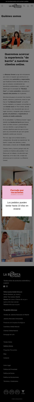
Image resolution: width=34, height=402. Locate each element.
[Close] (29, 188)
